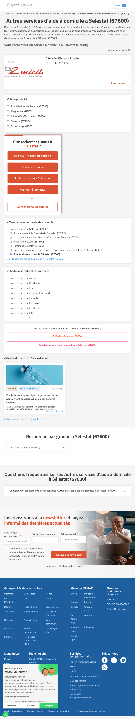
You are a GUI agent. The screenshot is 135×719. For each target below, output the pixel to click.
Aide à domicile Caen (23, 288)
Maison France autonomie (83, 661)
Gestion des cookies (13, 711)
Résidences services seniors (84, 676)
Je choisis (30, 706)
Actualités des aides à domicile (21, 419)
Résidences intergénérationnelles (80, 695)
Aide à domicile (42, 13)
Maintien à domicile (23, 13)
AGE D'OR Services (116, 609)
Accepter (49, 706)
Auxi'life (111, 599)
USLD (73, 671)
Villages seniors (78, 680)
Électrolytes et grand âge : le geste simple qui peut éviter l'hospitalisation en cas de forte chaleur (32, 399)
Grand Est (56, 13)
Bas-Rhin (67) (70, 13)
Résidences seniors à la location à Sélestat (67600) (67, 345)
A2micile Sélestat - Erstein (62, 58)
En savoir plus (118, 83)
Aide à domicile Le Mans (25, 308)
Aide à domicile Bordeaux (25, 283)
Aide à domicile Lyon (23, 318)
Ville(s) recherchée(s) (44, 534)
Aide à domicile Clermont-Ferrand (30, 293)
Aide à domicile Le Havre (25, 303)
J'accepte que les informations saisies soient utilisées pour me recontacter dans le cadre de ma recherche (26, 554)
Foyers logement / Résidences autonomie (85, 687)
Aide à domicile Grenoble (25, 298)
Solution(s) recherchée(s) (11, 534)
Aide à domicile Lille (22, 313)
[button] (5, 714)
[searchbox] (17, 541)
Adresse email (69, 534)
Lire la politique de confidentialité (17, 697)
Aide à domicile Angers (24, 278)
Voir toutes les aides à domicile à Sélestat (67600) (35, 259)
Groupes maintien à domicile (114, 591)
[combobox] (17, 541)
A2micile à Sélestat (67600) (24, 447)
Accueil (7, 13)
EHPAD (73, 666)
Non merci (11, 706)
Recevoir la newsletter (69, 555)
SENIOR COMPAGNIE (118, 604)
